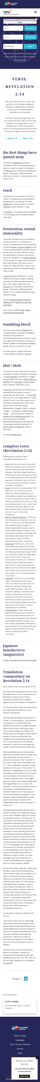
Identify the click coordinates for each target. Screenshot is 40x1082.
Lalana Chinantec (29, 258)
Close (37, 1057)
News (20, 1053)
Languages (20, 1040)
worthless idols (15, 435)
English (25, 330)
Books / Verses (20, 1036)
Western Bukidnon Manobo (15, 517)
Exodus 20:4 (7, 416)
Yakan (7, 488)
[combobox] (13, 46)
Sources (20, 1049)
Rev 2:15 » (28, 138)
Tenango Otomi (11, 610)
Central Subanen (11, 377)
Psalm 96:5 (20, 427)
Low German (10, 276)
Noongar (8, 212)
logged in (20, 1005)
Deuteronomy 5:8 (22, 416)
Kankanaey (9, 544)
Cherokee (18, 382)
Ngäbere (7, 204)
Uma (7, 464)
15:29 (13, 294)
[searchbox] (13, 46)
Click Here (24, 1076)
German (9, 171)
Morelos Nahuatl (24, 247)
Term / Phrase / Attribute (20, 1044)
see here (27, 354)
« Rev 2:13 (12, 138)
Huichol (6, 207)
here (32, 395)
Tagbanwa (9, 578)
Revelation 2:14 (19, 163)
